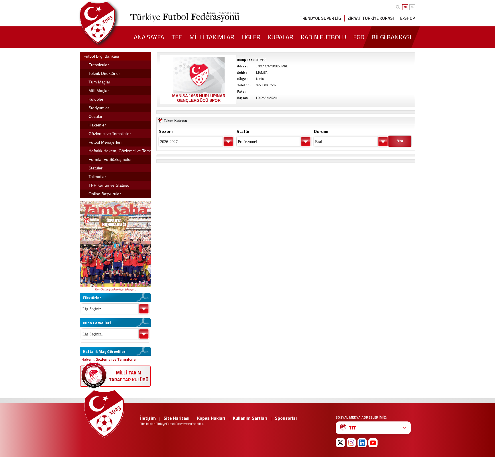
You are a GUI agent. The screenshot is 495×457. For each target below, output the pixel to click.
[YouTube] (373, 442)
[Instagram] (351, 442)
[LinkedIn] (362, 442)
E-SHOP (407, 18)
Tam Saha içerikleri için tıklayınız (115, 289)
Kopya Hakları (211, 418)
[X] (340, 442)
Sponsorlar (286, 418)
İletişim (148, 418)
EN (412, 7)
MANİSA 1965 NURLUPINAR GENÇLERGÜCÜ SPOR (198, 98)
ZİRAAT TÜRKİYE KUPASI (370, 18)
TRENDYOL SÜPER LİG (320, 18)
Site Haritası (176, 418)
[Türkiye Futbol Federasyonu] (107, 22)
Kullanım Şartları (250, 418)
